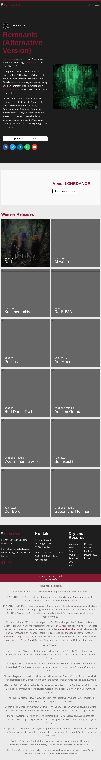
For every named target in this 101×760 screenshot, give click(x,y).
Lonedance (8, 58)
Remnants (31, 62)
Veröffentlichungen (13, 636)
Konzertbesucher (67, 629)
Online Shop (26, 640)
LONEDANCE (18, 25)
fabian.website (50, 579)
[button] (97, 5)
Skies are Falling (11, 89)
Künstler (77, 596)
